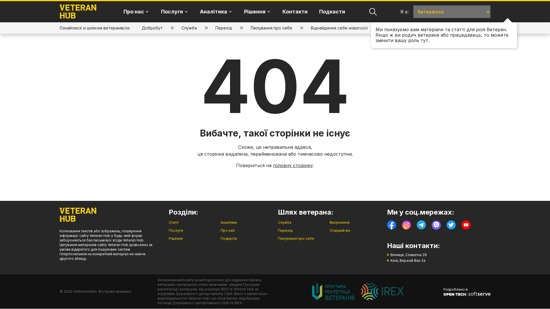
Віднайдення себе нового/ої (339, 27)
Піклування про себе (271, 27)
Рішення (176, 238)
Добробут (152, 27)
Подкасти (332, 12)
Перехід (223, 27)
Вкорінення (339, 222)
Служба (189, 27)
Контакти (295, 12)
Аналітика (229, 222)
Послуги (176, 230)
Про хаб (228, 230)
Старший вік (340, 230)
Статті (173, 222)
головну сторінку (293, 165)
